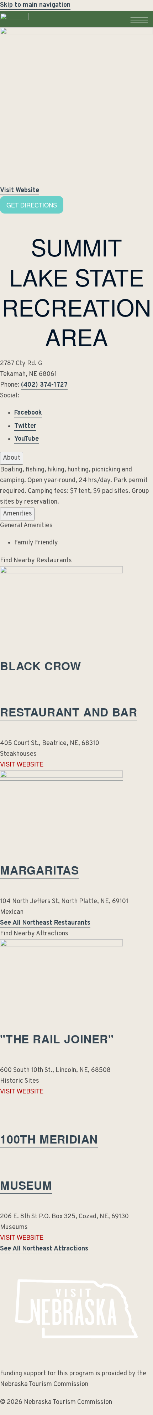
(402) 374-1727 (44, 385)
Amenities (17, 514)
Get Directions (31, 204)
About (11, 458)
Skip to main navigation (35, 5)
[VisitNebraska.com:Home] (14, 27)
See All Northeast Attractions (44, 1249)
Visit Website (19, 190)
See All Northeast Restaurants (45, 923)
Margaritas (39, 870)
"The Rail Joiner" (57, 1038)
